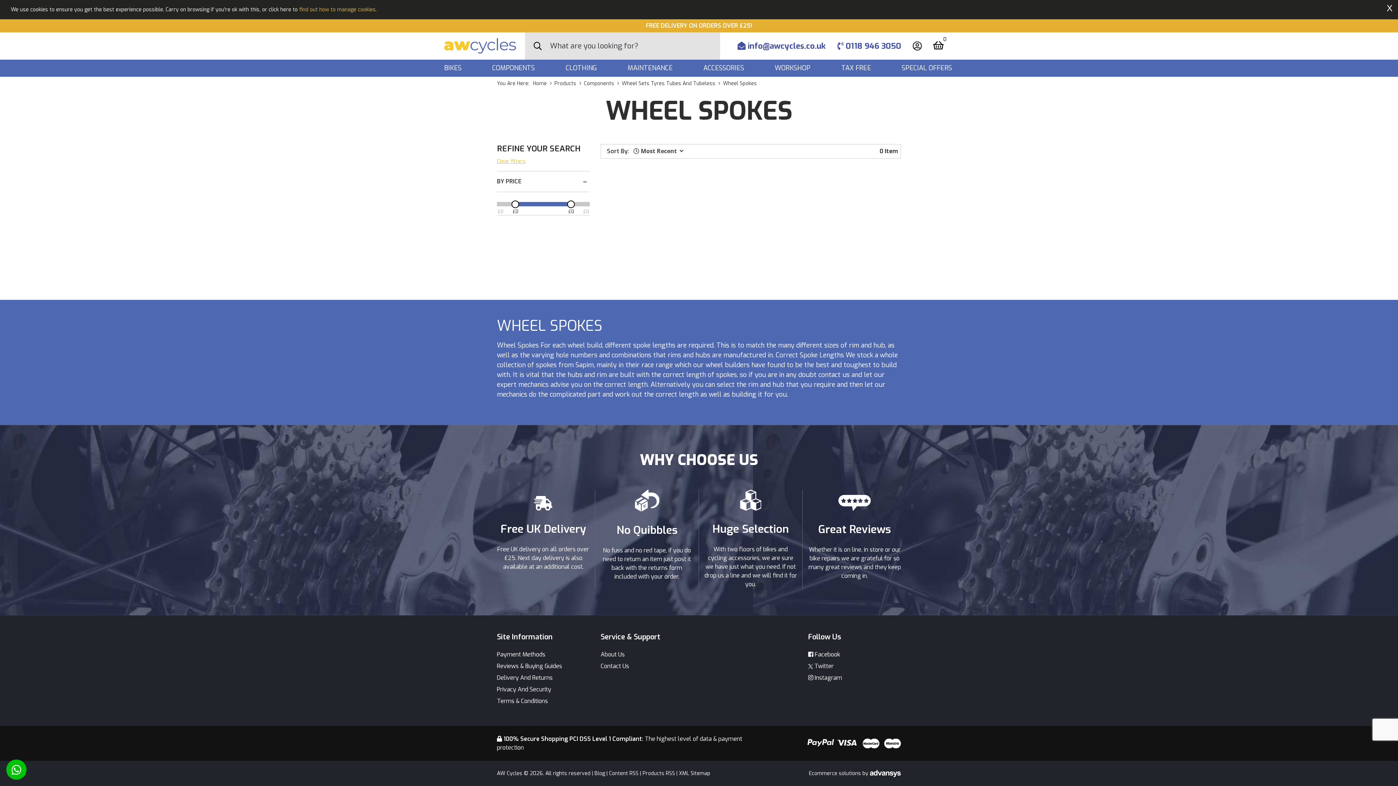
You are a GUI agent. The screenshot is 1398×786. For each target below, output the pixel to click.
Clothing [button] (582, 68)
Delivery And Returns (525, 678)
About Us (613, 654)
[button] (658, 151)
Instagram (827, 678)
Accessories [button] (724, 68)
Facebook (826, 654)
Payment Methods (521, 654)
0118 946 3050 (872, 46)
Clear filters (511, 161)
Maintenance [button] (651, 68)
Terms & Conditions (522, 701)
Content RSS (624, 773)
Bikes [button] (453, 68)
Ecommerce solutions (835, 773)
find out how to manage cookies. (338, 9)
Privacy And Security (524, 689)
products (565, 83)
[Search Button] (537, 46)
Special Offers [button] (928, 68)
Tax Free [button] (857, 68)
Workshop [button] (793, 68)
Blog (600, 773)
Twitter (823, 666)
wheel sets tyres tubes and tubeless (668, 83)
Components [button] (514, 68)
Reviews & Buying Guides (529, 666)
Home (540, 83)
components (599, 83)
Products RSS (659, 773)
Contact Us (615, 666)
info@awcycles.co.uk (786, 46)
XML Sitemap (694, 773)
